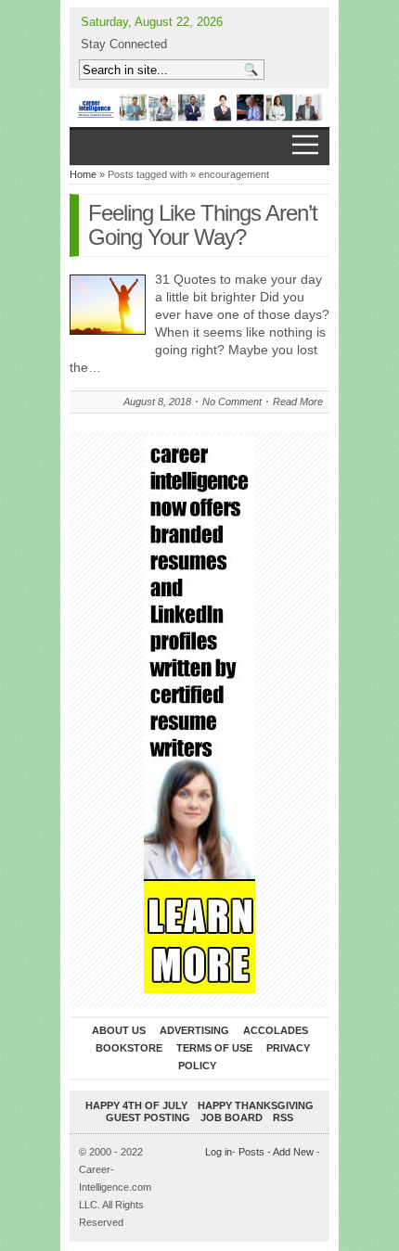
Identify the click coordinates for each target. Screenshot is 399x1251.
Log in (218, 1151)
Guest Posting (148, 1117)
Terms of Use (214, 1047)
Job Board (231, 1117)
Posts (251, 1151)
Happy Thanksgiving (256, 1105)
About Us (119, 1030)
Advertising (194, 1030)
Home (83, 174)
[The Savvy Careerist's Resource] (199, 107)
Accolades (275, 1030)
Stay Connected (124, 44)
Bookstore (129, 1047)
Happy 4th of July (136, 1105)
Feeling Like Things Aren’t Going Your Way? (202, 224)
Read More (298, 401)
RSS (283, 1117)
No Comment (232, 401)
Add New (293, 1151)
